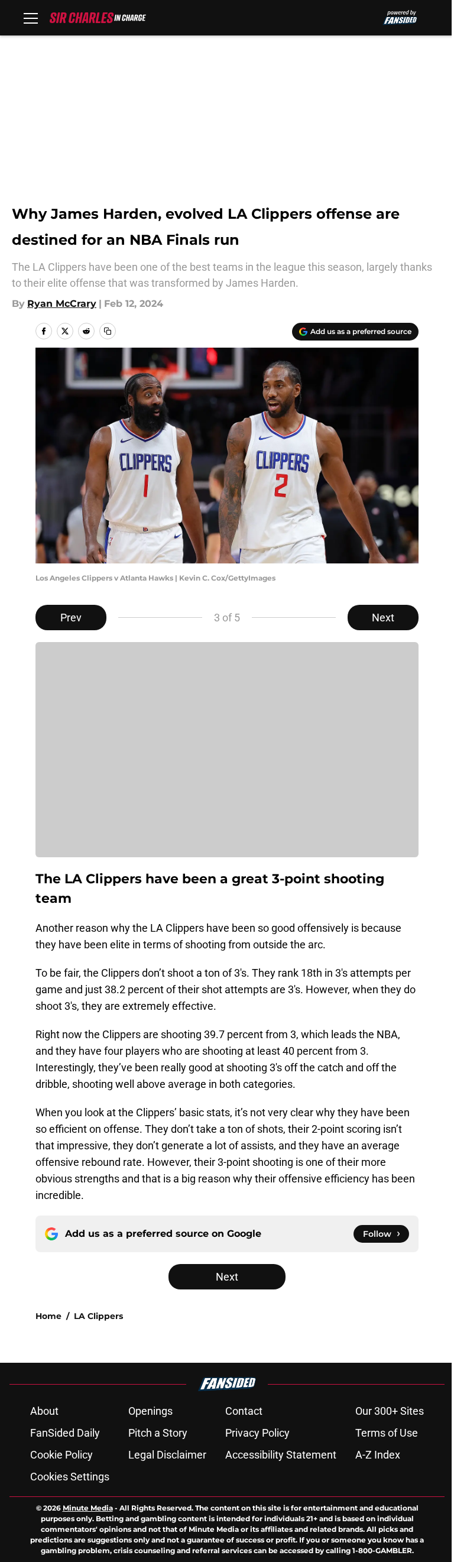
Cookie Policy (61, 1454)
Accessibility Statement (280, 1454)
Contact (243, 1411)
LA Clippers (98, 1316)
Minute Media (88, 1507)
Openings (150, 1411)
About (44, 1411)
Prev (71, 617)
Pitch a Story (157, 1433)
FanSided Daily (65, 1433)
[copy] (107, 331)
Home (48, 1316)
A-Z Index (377, 1454)
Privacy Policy (257, 1433)
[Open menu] (31, 18)
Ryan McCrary (61, 303)
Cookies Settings (69, 1476)
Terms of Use (386, 1433)
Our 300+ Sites (389, 1411)
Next (383, 617)
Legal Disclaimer (167, 1454)
